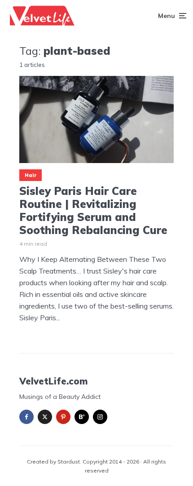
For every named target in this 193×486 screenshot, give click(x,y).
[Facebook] (26, 417)
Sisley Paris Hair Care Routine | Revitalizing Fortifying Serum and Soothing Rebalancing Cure (93, 210)
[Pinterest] (63, 417)
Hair (30, 175)
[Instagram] (100, 417)
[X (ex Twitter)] (45, 417)
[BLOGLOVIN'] (82, 417)
